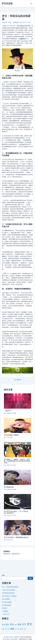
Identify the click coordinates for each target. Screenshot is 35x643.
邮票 (21, 629)
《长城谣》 (5, 611)
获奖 (3, 629)
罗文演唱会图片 (6, 605)
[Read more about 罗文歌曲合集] (17, 477)
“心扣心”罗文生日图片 (8, 590)
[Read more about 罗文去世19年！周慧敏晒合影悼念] (17, 527)
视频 (15, 413)
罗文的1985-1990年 (11, 435)
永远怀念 (16, 637)
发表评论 (4, 22)
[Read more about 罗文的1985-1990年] (17, 425)
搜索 (3, 575)
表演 (9, 629)
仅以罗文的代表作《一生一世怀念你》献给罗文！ (16, 512)
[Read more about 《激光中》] (17, 401)
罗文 (11, 413)
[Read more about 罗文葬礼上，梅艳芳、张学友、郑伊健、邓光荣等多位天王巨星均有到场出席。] (17, 449)
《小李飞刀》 (6, 614)
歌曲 (8, 413)
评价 (16, 629)
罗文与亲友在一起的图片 (9, 596)
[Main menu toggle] (31, 3)
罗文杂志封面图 (6, 602)
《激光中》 (8, 411)
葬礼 (15, 465)
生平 (5, 437)
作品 (5, 413)
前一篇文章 (17, 379)
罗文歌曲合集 (9, 487)
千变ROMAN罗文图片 (8, 593)
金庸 (25, 629)
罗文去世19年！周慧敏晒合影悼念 (16, 537)
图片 (7, 624)
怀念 (8, 465)
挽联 (16, 624)
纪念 (5, 465)
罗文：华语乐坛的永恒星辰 (10, 587)
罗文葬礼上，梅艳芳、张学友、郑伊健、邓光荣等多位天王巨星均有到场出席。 (17, 461)
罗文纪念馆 (7, 3)
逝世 (19, 629)
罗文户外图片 (6, 599)
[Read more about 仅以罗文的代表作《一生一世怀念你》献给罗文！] (17, 501)
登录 (18, 554)
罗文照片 (4, 608)
